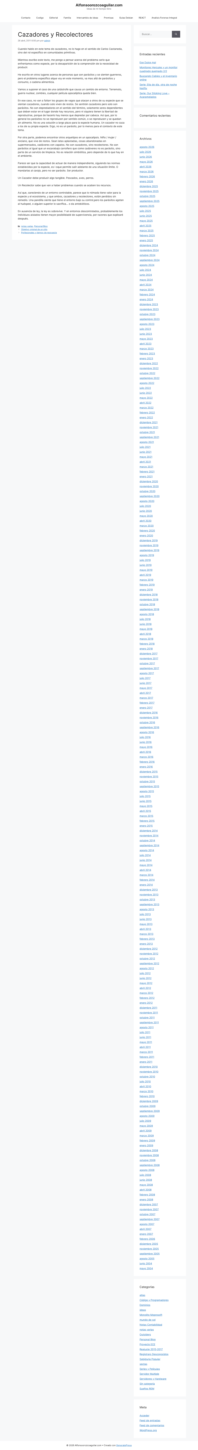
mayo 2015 (146, 806)
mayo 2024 (146, 279)
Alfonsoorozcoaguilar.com (99, 5)
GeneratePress (124, 1445)
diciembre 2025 (149, 186)
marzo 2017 (146, 697)
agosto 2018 (147, 614)
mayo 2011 (146, 1042)
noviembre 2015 (149, 776)
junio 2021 (145, 451)
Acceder (144, 1415)
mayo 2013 (146, 924)
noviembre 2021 (149, 427)
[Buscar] (176, 34)
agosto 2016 (147, 732)
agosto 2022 (147, 383)
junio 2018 (145, 624)
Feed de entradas (150, 1420)
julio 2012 (145, 973)
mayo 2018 (146, 629)
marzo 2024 (147, 289)
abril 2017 (145, 693)
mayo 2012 (146, 983)
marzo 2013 (146, 934)
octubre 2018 (147, 604)
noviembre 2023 (149, 309)
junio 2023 (146, 333)
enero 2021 (146, 476)
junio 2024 (146, 274)
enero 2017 (146, 707)
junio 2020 (146, 511)
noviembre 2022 (149, 368)
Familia (67, 17)
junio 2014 (146, 860)
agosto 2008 (147, 1170)
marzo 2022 (147, 407)
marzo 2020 (147, 525)
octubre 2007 (147, 1214)
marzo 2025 (147, 230)
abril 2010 (145, 1086)
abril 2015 (145, 811)
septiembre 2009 (150, 1111)
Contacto (25, 17)
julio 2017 (145, 678)
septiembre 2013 (149, 904)
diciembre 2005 (149, 1243)
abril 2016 (145, 752)
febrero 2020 (147, 530)
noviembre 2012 (149, 953)
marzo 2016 (146, 756)
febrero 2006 (147, 1238)
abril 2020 (145, 520)
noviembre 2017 (149, 658)
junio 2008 (146, 1179)
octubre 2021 (147, 432)
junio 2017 (145, 683)
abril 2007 (145, 1229)
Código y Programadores (154, 1300)
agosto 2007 (147, 1224)
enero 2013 (146, 943)
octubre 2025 (147, 196)
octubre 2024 (147, 255)
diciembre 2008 (149, 1150)
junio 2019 (146, 565)
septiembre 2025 (149, 201)
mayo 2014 (146, 865)
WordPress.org (148, 1430)
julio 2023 (145, 329)
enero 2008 (146, 1199)
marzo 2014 (146, 875)
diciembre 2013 (149, 889)
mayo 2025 (146, 220)
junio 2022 (146, 392)
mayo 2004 (146, 1268)
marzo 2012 (146, 993)
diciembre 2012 (149, 948)
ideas (143, 1310)
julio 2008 (145, 1175)
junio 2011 (145, 1037)
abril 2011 (145, 1047)
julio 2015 (145, 796)
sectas (143, 1364)
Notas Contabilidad (151, 1324)
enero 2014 (146, 884)
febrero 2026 (147, 176)
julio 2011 (145, 1032)
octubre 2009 (148, 1106)
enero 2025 (146, 240)
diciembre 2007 (149, 1204)
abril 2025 (145, 225)
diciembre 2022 (149, 363)
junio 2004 (146, 1263)
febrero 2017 (147, 702)
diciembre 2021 (149, 422)
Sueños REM (147, 1388)
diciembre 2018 (149, 594)
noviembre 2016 (149, 717)
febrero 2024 (147, 294)
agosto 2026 (147, 147)
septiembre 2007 (150, 1219)
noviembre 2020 (149, 486)
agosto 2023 (147, 324)
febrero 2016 (147, 761)
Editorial (53, 17)
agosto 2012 (147, 968)
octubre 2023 (147, 314)
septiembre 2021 (149, 437)
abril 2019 (145, 574)
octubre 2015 (147, 781)
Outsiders (145, 1334)
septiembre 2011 (149, 1022)
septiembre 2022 (149, 378)
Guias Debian (126, 17)
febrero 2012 (147, 997)
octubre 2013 (147, 899)
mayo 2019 (146, 570)
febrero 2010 (147, 1096)
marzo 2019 (146, 579)
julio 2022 (145, 388)
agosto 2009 (147, 1116)
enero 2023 (146, 358)
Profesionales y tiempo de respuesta (39, 232)
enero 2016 (146, 766)
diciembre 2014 (149, 830)
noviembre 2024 (149, 250)
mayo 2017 (146, 688)
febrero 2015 (147, 820)
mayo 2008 (146, 1184)
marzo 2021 (146, 466)
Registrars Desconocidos (154, 1354)
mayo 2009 (146, 1125)
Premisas (108, 17)
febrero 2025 (147, 235)
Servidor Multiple (149, 1373)
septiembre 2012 (149, 963)
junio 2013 (146, 919)
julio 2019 (145, 560)
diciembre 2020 (149, 481)
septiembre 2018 (149, 609)
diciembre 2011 (148, 1007)
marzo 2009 (147, 1135)
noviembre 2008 (149, 1155)
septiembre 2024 (150, 260)
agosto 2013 (147, 909)
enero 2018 (146, 648)
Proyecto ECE (147, 1344)
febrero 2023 (147, 353)
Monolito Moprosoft (151, 1314)
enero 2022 (146, 417)
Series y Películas (150, 1369)
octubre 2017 (147, 663)
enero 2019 (146, 589)
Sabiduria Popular (150, 1359)
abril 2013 (145, 929)
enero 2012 (146, 1002)
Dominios (145, 1305)
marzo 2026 (147, 171)
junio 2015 (145, 801)
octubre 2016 (147, 722)
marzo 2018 (146, 638)
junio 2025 (146, 215)
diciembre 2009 (149, 1101)
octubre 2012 (147, 958)
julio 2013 (145, 914)
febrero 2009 (147, 1140)
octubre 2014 (147, 840)
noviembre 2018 (149, 599)
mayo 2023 (146, 338)
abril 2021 (145, 461)
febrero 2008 (147, 1194)
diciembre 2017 (149, 653)
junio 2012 (145, 978)
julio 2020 (145, 506)
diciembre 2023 (149, 304)
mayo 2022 (146, 397)
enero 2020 (146, 535)
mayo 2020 (146, 515)
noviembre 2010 (149, 1071)
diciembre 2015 (149, 771)
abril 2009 (146, 1130)
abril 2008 (145, 1189)
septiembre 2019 (149, 550)
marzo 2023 (147, 348)
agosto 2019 (147, 555)
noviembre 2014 (149, 835)
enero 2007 (146, 1234)
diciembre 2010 (149, 1066)
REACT (142, 17)
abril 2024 (145, 284)
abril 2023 (145, 343)
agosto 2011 (147, 1027)
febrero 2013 (147, 938)
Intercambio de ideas (87, 17)
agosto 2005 (147, 1258)
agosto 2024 (147, 265)
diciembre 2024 (149, 245)
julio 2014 (145, 855)
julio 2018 (145, 619)
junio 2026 (146, 156)
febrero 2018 (147, 643)
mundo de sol (148, 1319)
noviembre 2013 (149, 894)
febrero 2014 (147, 879)
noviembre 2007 (149, 1209)
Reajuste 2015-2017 (151, 1349)
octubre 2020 (147, 491)
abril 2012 (145, 988)
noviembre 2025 (149, 191)
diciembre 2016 (149, 712)
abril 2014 (145, 870)
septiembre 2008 (150, 1165)
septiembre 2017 (149, 668)
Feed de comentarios (152, 1425)
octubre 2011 (147, 1017)
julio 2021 (145, 447)
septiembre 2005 (150, 1253)
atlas (142, 1295)
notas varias (27, 226)
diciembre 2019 (149, 540)
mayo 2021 (146, 456)
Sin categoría (147, 1383)
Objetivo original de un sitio (34, 229)
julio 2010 (145, 1081)
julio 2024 (145, 270)
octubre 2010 (147, 1076)
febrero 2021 (147, 471)
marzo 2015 (146, 815)
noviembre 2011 (149, 1012)
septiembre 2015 (149, 786)
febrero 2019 (147, 584)
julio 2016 (145, 737)
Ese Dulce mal (148, 62)
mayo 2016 (146, 747)
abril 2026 (145, 166)
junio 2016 (146, 742)
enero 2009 (146, 1145)
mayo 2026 (146, 161)
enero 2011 (146, 1061)
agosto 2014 (147, 850)
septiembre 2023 (150, 319)
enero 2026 (146, 181)
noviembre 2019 (149, 545)
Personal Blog (41, 226)
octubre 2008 (147, 1160)
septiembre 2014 (149, 845)
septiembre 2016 (149, 727)
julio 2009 (145, 1120)
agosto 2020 (147, 501)
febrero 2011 (147, 1056)
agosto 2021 (147, 442)
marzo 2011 (146, 1052)
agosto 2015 (147, 791)
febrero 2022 (147, 412)
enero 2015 (146, 825)
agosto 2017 (147, 673)
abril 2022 (145, 402)
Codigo (40, 17)
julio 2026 (145, 151)
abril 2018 (145, 633)
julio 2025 (145, 210)
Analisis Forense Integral (164, 17)
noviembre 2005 (149, 1248)
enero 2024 (146, 299)
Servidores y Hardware (153, 1378)
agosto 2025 (147, 206)
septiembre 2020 (150, 496)
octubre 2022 (147, 373)
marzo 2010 (146, 1091)
